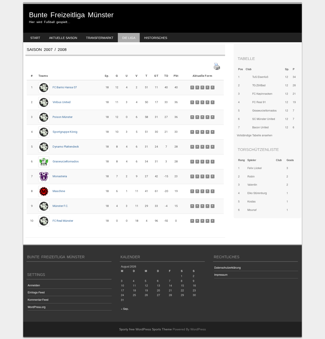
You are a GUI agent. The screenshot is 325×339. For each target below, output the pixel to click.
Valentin (252, 184)
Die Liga (128, 38)
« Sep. (125, 308)
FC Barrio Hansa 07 (65, 87)
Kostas (251, 201)
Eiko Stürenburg (257, 193)
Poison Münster (63, 117)
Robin (251, 176)
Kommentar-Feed (38, 299)
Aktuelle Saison (63, 38)
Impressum (221, 274)
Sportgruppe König (65, 131)
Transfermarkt (99, 38)
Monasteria (60, 176)
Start (35, 38)
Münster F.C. (60, 206)
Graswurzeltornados (66, 161)
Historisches (155, 38)
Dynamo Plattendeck (66, 146)
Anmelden (34, 285)
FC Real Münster (63, 220)
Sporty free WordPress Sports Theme (145, 329)
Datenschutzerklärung (227, 267)
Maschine (59, 191)
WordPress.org (37, 307)
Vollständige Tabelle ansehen (254, 135)
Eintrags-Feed (36, 292)
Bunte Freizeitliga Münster (71, 15)
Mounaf (251, 210)
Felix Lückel (254, 168)
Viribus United (62, 102)
